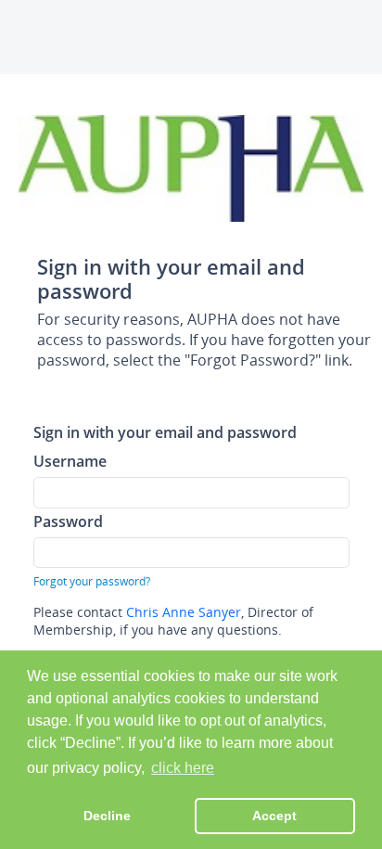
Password (68, 521)
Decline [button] (107, 815)
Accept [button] (274, 815)
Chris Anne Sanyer (183, 612)
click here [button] (182, 768)
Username (70, 460)
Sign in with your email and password (165, 432)
